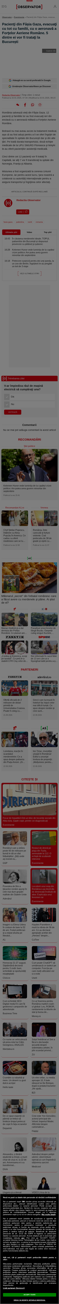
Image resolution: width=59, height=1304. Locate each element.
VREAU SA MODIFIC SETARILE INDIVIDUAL (29, 1300)
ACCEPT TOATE (29, 1294)
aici (22, 1238)
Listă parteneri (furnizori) (14, 1288)
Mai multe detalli (49, 1214)
